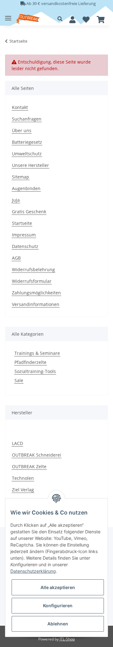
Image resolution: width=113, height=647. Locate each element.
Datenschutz (25, 246)
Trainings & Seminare (37, 353)
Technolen (23, 478)
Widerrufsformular (31, 281)
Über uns (21, 130)
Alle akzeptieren (57, 587)
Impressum (24, 235)
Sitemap (20, 177)
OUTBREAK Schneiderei (36, 455)
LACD (17, 443)
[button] (61, 19)
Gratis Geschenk (29, 212)
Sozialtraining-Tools (35, 371)
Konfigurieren (58, 605)
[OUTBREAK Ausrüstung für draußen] (28, 19)
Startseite (22, 223)
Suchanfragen (26, 119)
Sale (18, 380)
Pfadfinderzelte (30, 362)
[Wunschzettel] (86, 20)
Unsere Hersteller (30, 165)
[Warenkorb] (100, 20)
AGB (16, 258)
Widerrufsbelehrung (33, 269)
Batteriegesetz (27, 142)
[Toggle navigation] (8, 16)
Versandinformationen (35, 304)
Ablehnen (57, 623)
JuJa (16, 200)
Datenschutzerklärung (33, 571)
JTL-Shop (67, 639)
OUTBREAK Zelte (29, 466)
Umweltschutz (27, 154)
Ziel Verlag (23, 490)
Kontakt (20, 107)
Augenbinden (26, 188)
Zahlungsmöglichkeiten (36, 293)
